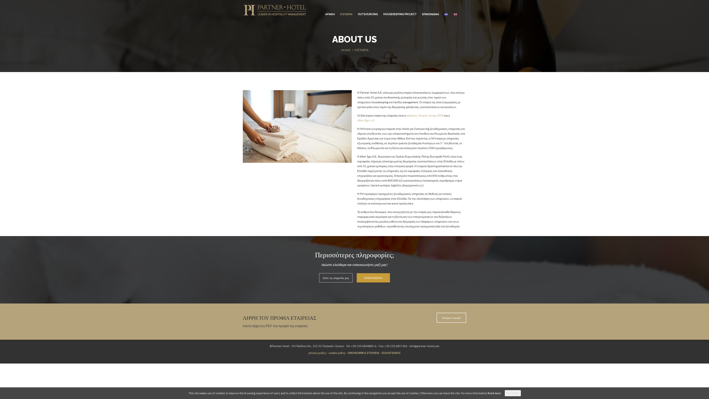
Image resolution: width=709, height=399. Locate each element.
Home (345, 50)
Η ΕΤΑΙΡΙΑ (346, 14)
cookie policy (336, 352)
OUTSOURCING (368, 14)
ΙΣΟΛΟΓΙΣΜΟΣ (391, 352)
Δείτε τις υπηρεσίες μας (336, 278)
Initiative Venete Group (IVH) (424, 115)
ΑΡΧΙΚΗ (330, 14)
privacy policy (317, 352)
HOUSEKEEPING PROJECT (400, 14)
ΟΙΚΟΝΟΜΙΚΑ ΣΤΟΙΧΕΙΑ (363, 352)
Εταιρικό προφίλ (451, 318)
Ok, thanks (512, 393)
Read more (494, 393)
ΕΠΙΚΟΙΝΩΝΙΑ (430, 14)
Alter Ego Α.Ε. (366, 120)
